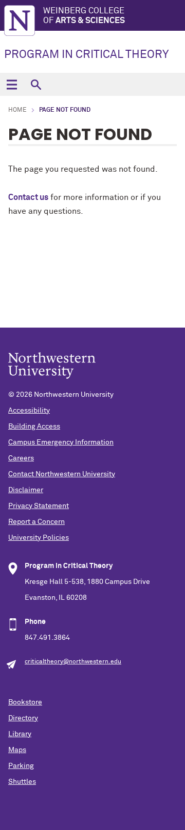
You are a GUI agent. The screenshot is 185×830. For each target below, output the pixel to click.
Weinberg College (84, 16)
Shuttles (22, 781)
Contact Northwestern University (61, 474)
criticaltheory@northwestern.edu (73, 662)
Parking (21, 766)
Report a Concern (36, 521)
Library (19, 734)
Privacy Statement (38, 506)
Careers (21, 458)
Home (17, 110)
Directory (23, 718)
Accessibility (29, 410)
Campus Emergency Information (61, 442)
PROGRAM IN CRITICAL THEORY (86, 54)
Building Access (34, 426)
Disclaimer (25, 490)
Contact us (28, 197)
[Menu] (11, 84)
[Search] (35, 84)
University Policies (38, 537)
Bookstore (25, 702)
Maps (17, 750)
